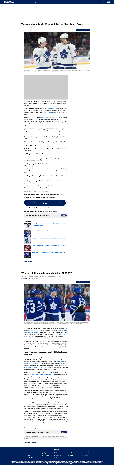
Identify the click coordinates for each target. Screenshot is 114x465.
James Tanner (27, 27)
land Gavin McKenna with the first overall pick (56, 358)
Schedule (27, 2)
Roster (39, 2)
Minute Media (17, 461)
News (17, 2)
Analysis (30, 261)
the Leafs (49, 112)
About (25, 453)
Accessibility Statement (30, 457)
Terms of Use (57, 455)
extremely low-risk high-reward (48, 117)
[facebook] (105, 1)
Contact (56, 453)
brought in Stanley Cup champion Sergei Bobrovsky (39, 374)
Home (25, 261)
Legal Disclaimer (85, 455)
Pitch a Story (27, 455)
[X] (103, 1)
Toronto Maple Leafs (52, 108)
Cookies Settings (58, 457)
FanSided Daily (85, 453)
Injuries (44, 2)
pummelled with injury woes (51, 401)
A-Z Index (44, 457)
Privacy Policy (45, 455)
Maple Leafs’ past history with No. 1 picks (35, 367)
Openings (44, 453)
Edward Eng (26, 278)
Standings (33, 2)
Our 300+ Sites (72, 453)
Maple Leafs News (32, 442)
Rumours (22, 2)
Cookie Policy (71, 455)
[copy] (32, 30)
